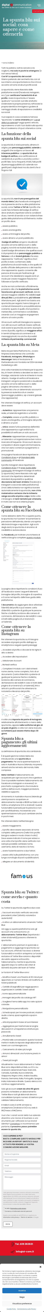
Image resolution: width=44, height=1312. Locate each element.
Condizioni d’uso (9, 457)
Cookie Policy (11, 1309)
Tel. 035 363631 (24, 1244)
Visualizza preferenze (22, 1303)
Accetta (22, 1290)
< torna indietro (7, 63)
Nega (22, 1297)
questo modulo (33, 537)
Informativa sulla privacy (11, 1217)
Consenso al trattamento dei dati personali (18, 1211)
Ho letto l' (15, 1208)
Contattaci (38, 11)
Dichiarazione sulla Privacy (26, 1309)
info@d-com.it (25, 1251)
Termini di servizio (26, 1217)
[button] (40, 1266)
